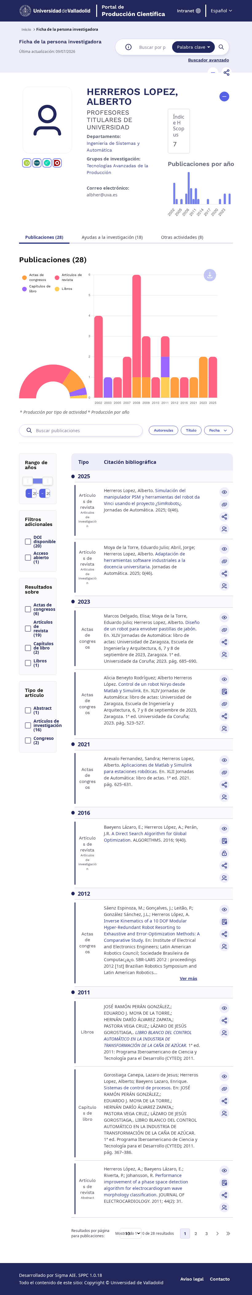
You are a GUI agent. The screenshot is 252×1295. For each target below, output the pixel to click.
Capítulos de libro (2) (43, 648)
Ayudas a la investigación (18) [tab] (112, 237)
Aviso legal (192, 1279)
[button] (213, 72)
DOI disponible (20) (44, 541)
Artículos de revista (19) (43, 628)
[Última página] (228, 1233)
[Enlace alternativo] (224, 504)
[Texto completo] (224, 853)
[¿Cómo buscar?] (128, 47)
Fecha (214, 430)
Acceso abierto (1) (41, 557)
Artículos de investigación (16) (46, 725)
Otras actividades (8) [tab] (182, 237)
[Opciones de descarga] (210, 275)
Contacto (220, 1279)
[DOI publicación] (224, 692)
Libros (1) (40, 663)
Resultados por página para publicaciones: (90, 1233)
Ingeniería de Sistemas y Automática (113, 146)
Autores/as (163, 430)
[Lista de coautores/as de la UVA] (224, 529)
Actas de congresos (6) (44, 609)
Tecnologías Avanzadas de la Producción (117, 169)
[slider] (27, 481)
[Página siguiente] (217, 1233)
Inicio (26, 29)
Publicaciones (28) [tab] (44, 237)
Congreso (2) (43, 740)
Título (191, 430)
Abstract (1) (42, 710)
